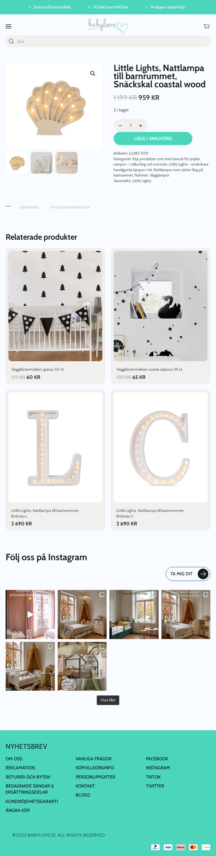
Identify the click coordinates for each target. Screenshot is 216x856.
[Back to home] (108, 26)
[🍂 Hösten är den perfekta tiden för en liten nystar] (30, 666)
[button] (8, 26)
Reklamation (20, 767)
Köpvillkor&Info (95, 767)
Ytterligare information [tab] (70, 207)
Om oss (14, 758)
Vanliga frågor (94, 758)
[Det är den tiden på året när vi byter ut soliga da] (134, 614)
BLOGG (83, 795)
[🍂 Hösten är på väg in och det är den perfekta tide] (82, 666)
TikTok (153, 777)
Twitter (155, 786)
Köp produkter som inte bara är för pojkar (166, 159)
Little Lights (141, 180)
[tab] (8, 204)
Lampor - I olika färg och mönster (140, 164)
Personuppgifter (95, 777)
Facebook (157, 758)
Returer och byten (28, 777)
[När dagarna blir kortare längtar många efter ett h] (186, 614)
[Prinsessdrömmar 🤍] (30, 614)
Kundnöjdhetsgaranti (32, 801)
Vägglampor (159, 175)
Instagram (158, 767)
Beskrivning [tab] (29, 207)
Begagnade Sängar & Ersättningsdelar (30, 789)
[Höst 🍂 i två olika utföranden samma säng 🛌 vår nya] (82, 614)
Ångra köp (18, 810)
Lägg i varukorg (153, 138)
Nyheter (141, 175)
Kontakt (85, 786)
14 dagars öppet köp (168, 7)
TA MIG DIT (181, 573)
